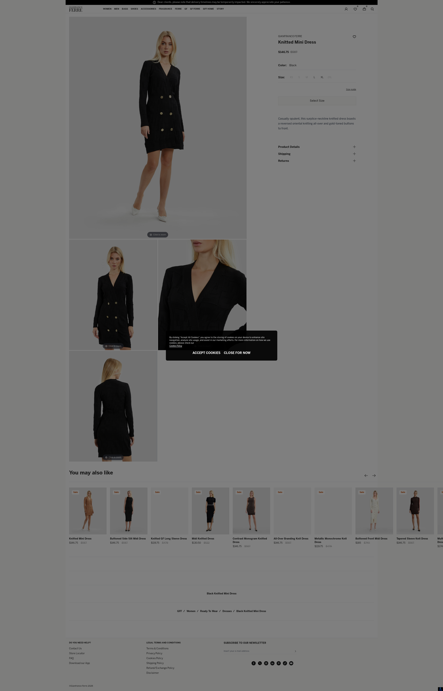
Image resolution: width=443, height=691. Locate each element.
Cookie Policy (175, 346)
